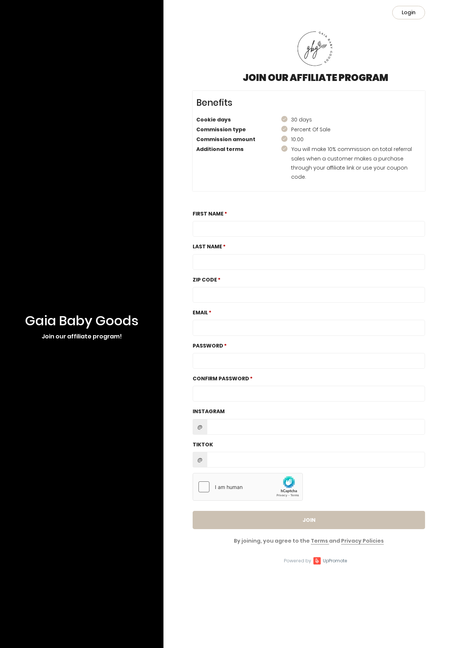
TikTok (203, 444)
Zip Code (205, 279)
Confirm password (221, 378)
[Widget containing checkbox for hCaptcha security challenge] (248, 487)
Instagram (209, 411)
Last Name (207, 246)
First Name (208, 213)
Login (409, 12)
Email (200, 312)
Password (208, 345)
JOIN (309, 520)
